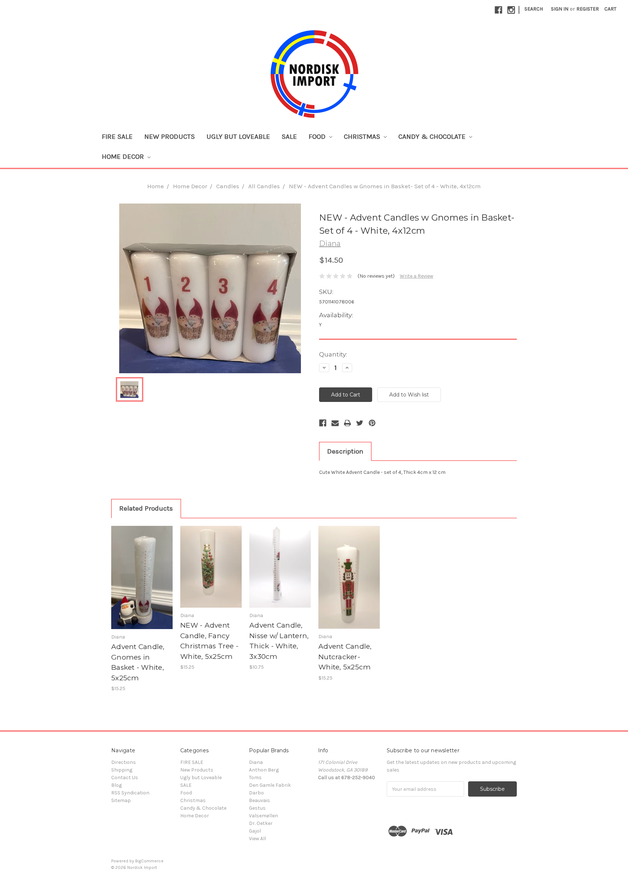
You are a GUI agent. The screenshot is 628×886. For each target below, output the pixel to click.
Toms (255, 777)
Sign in (559, 9)
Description (345, 451)
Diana (256, 762)
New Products (169, 137)
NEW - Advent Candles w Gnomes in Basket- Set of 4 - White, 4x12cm (385, 186)
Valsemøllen (263, 816)
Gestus (257, 808)
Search (533, 9)
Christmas (363, 137)
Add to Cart (142, 584)
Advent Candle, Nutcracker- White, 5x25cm (345, 656)
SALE (289, 137)
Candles (227, 186)
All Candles (264, 186)
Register (587, 9)
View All (257, 838)
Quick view (142, 571)
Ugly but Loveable (238, 137)
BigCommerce (149, 860)
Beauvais (259, 800)
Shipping (121, 770)
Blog (116, 785)
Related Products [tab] (146, 508)
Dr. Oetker (261, 823)
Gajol (255, 831)
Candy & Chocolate (432, 137)
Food (318, 137)
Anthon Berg (264, 770)
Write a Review (416, 276)
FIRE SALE (117, 137)
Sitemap (121, 800)
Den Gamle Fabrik (270, 785)
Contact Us (124, 777)
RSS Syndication (130, 793)
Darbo (256, 793)
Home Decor (124, 157)
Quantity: (333, 354)
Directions (123, 762)
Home (155, 186)
